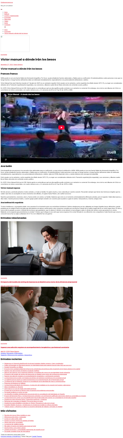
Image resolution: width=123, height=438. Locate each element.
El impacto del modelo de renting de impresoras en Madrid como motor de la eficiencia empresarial (39, 282)
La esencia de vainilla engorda (14, 424)
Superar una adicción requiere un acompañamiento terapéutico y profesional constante (35, 347)
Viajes (6, 21)
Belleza (6, 14)
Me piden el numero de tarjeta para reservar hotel (20, 426)
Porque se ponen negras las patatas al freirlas (19, 420)
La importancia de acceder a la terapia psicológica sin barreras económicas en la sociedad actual (35, 378)
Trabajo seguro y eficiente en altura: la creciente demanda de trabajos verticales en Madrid (33, 406)
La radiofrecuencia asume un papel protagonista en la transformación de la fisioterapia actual (34, 380)
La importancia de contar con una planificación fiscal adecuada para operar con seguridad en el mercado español (40, 398)
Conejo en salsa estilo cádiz (13, 419)
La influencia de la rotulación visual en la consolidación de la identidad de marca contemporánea (34, 381)
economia (4, 54)
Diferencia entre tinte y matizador (15, 417)
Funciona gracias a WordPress (11, 436)
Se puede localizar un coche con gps (15, 392)
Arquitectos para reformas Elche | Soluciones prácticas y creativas (25, 399)
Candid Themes (37, 436)
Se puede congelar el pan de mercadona (17, 431)
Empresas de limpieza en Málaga (14, 383)
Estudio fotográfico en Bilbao (13, 367)
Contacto (7, 25)
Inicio (6, 12)
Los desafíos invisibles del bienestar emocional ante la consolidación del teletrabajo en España (34, 394)
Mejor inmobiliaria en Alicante (13, 387)
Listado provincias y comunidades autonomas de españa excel (24, 429)
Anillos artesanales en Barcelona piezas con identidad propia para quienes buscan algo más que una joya (37, 365)
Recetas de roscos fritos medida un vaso (17, 415)
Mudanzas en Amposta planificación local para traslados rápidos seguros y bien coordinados (33, 363)
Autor (6, 23)
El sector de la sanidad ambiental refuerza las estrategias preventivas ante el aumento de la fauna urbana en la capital (42, 369)
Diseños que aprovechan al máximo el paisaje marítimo (21, 371)
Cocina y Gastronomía (11, 16)
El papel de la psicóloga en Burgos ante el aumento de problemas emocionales (29, 390)
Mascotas (7, 19)
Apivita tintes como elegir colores (15, 428)
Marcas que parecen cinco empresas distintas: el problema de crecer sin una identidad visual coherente (37, 372)
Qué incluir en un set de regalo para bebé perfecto (20, 389)
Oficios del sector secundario (13, 422)
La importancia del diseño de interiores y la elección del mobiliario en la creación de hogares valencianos (37, 385)
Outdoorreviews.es (7, 2)
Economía (7, 17)
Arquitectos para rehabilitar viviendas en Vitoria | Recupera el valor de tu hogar (29, 403)
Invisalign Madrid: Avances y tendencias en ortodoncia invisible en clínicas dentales (31, 405)
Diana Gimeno (18, 64)
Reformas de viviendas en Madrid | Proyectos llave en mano (23, 401)
